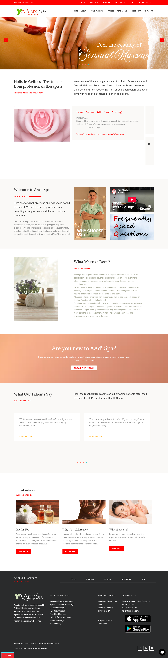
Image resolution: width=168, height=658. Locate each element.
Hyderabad (120, 3)
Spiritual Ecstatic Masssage (62, 604)
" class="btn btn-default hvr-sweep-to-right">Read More (100, 134)
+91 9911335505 (145, 3)
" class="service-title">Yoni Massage (99, 112)
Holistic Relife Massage (60, 617)
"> (14, 107)
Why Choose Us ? (90, 232)
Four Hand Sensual (58, 614)
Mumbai (106, 3)
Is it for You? (23, 529)
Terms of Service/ (30, 643)
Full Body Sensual (57, 611)
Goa (131, 3)
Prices (111, 11)
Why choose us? (118, 529)
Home (75, 11)
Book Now (136, 11)
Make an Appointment (84, 368)
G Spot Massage (57, 608)
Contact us (149, 11)
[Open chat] (162, 652)
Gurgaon (94, 3)
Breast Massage (57, 620)
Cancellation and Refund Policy (48, 643)
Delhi (83, 3)
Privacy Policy (18, 643)
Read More (122, 11)
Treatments (97, 11)
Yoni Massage (56, 623)
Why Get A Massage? (75, 529)
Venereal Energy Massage (61, 601)
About (83, 11)
